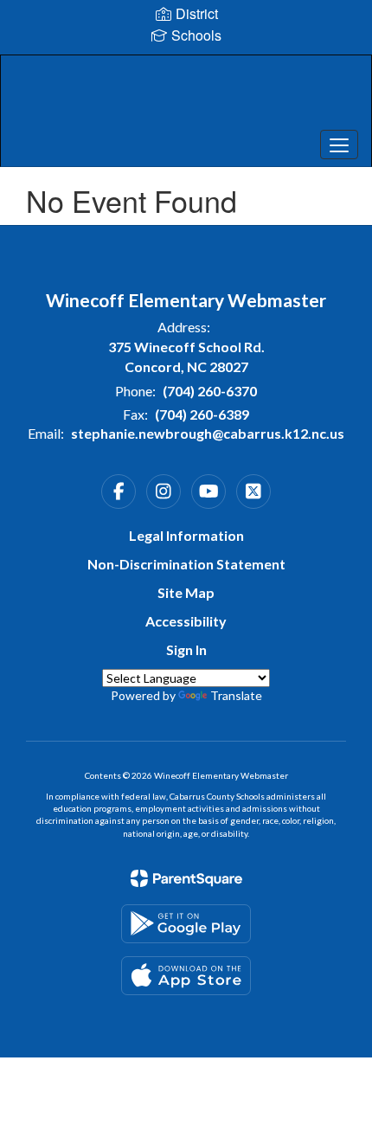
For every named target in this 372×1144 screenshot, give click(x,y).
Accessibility (186, 621)
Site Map (186, 592)
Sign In (186, 649)
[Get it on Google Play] (186, 923)
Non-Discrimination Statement (186, 564)
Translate (236, 695)
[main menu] (339, 144)
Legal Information (186, 535)
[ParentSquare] (186, 878)
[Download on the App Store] (186, 975)
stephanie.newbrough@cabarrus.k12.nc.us (207, 433)
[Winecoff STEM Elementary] (186, 97)
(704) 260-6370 (210, 390)
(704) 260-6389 (202, 414)
